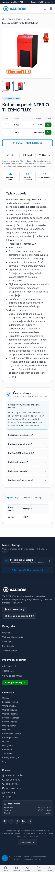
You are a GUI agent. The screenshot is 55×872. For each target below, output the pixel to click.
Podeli (11, 155)
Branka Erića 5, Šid (14, 775)
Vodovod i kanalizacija (12, 637)
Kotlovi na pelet (13, 98)
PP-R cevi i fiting (11, 666)
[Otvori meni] (51, 8)
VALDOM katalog (16, 609)
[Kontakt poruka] (29, 821)
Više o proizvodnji (13, 682)
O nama (5, 698)
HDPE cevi (9, 671)
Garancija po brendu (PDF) (21, 616)
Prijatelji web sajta (10, 757)
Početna (5, 870)
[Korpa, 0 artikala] (45, 8)
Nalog (50, 870)
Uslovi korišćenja (10, 714)
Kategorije (16, 870)
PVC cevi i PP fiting (13, 676)
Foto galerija (7, 745)
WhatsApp (11, 792)
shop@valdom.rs (13, 788)
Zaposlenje (7, 753)
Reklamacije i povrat (11, 733)
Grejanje (6, 632)
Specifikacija (13, 497)
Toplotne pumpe (9, 650)
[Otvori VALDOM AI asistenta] (5, 858)
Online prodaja (9, 706)
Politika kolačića (9, 721)
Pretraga (27, 870)
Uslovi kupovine (9, 710)
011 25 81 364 (12, 784)
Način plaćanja (9, 725)
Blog (4, 761)
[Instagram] (11, 821)
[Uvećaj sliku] (27, 53)
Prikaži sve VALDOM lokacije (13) (27, 570)
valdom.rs (28, 859)
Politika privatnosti (10, 717)
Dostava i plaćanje (33, 497)
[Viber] (4, 821)
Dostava (6, 729)
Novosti (5, 741)
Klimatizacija (8, 646)
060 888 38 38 (13, 780)
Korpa (39, 870)
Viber (8, 797)
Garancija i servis (10, 737)
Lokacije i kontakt (10, 702)
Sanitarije (6, 641)
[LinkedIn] (23, 821)
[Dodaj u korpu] (48, 125)
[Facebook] (17, 821)
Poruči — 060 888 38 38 (29, 142)
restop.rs (37, 859)
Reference (7, 749)
